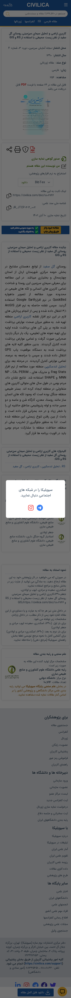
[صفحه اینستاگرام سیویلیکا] (31, 508)
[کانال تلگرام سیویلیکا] (40, 508)
